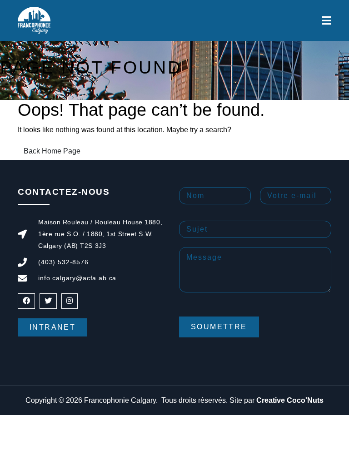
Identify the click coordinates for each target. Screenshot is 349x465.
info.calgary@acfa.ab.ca (77, 278)
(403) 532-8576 (63, 262)
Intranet (52, 327)
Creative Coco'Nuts (290, 400)
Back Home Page (52, 151)
